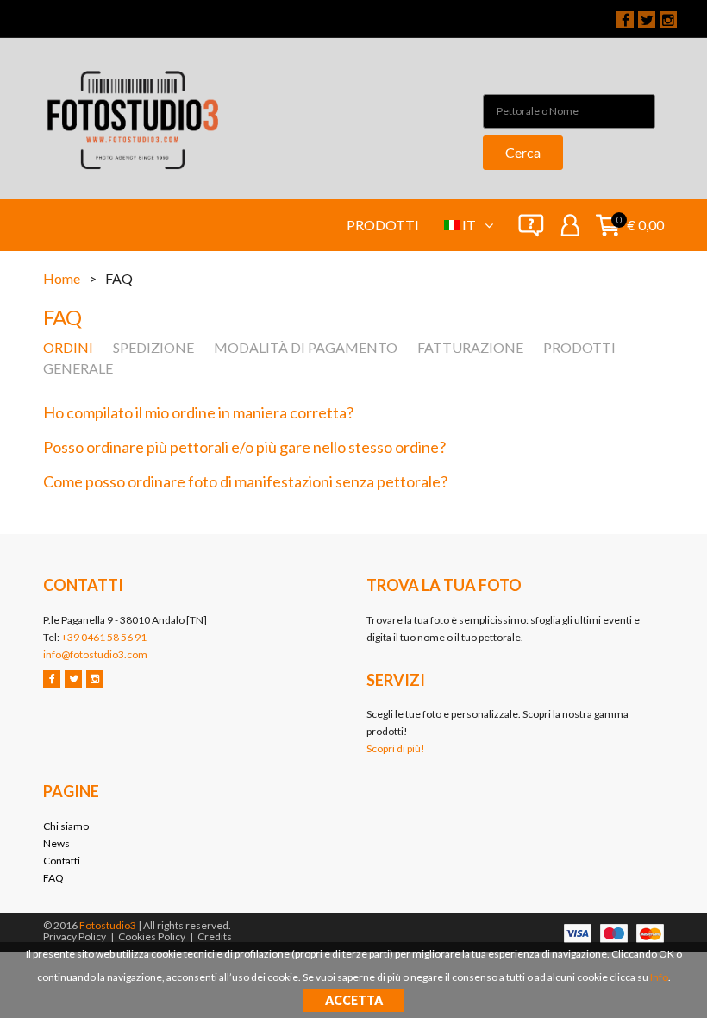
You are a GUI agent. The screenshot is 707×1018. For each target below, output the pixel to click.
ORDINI (68, 347)
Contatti (61, 860)
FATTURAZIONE (470, 347)
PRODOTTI (579, 347)
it (470, 225)
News (56, 843)
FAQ (53, 877)
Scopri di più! (395, 748)
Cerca (523, 152)
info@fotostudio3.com (95, 654)
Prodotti (383, 225)
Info (659, 977)
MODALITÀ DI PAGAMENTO (305, 347)
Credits (214, 936)
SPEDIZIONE (153, 347)
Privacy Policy (74, 936)
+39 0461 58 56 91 (104, 637)
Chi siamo (66, 826)
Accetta (354, 1000)
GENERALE (78, 368)
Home (61, 278)
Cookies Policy (151, 936)
